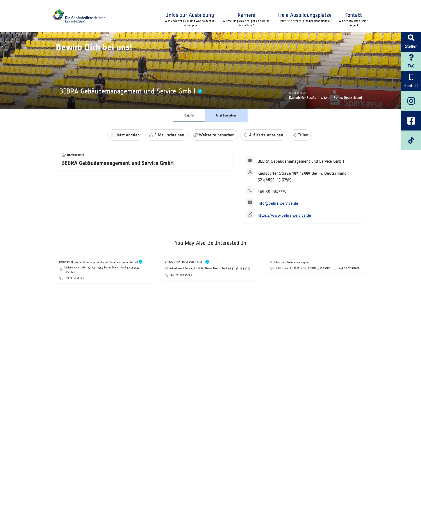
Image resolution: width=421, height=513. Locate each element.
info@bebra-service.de (278, 203)
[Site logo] (79, 16)
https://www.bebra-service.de (284, 215)
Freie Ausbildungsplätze (305, 15)
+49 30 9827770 (272, 191)
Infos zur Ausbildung (190, 15)
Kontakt (353, 15)
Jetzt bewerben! (226, 115)
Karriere (246, 15)
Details (189, 115)
